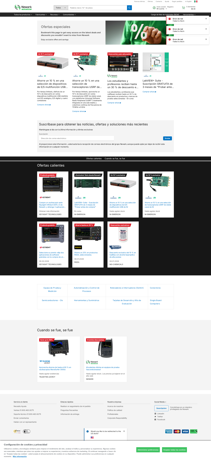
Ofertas (150, 1)
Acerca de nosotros (115, 406)
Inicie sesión (161, 7)
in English (188, 1)
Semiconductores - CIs (52, 300)
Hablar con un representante (25, 422)
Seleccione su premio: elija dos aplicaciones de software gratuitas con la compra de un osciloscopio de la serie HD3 (51, 255)
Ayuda (167, 1)
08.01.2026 (114, 261)
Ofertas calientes (94, 158)
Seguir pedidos (177, 1)
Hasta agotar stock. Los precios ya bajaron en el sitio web (105, 375)
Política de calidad (114, 410)
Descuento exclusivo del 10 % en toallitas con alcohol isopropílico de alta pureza (123, 255)
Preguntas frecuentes (69, 410)
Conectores (155, 288)
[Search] (129, 7)
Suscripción (43, 134)
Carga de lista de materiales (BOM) (165, 14)
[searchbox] (97, 7)
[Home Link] (23, 7)
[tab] (94, 158)
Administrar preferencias (148, 450)
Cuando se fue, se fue (115, 158)
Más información (20, 456)
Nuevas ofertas (139, 1)
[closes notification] (206, 8)
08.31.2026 (79, 259)
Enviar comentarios (21, 418)
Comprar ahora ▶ (44, 105)
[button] (23, 15)
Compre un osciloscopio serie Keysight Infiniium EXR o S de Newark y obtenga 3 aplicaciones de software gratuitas (52, 204)
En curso (77, 211)
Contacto (159, 1)
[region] (105, 450)
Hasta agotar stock (117, 211)
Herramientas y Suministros (86, 300)
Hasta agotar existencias (49, 374)
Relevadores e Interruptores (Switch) (127, 288)
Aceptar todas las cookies (174, 450)
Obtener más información (49, 211)
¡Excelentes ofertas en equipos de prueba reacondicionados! (102, 368)
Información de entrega (70, 414)
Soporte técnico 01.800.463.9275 (27, 414)
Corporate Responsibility (117, 418)
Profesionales (112, 414)
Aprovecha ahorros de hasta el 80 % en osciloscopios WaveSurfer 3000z (55, 368)
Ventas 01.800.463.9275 (24, 410)
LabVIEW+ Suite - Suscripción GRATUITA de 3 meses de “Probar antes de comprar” (86, 204)
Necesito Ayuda (20, 406)
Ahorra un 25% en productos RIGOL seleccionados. (86, 254)
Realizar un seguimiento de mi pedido (75, 406)
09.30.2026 (44, 261)
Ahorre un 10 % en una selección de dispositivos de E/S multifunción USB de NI (123, 204)
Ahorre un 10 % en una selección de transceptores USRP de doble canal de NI (158, 204)
